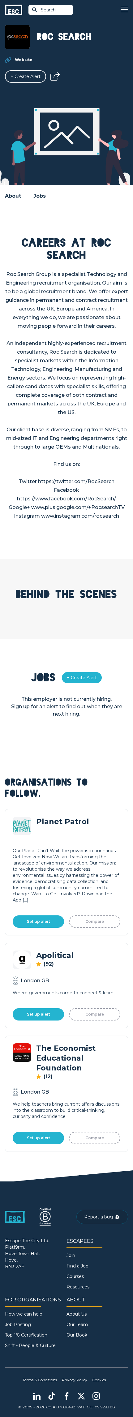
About (13, 196)
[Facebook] (66, 1396)
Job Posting (18, 1324)
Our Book (76, 1335)
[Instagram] (96, 1396)
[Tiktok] (51, 1396)
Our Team (77, 1324)
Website (23, 59)
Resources (77, 1287)
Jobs (39, 196)
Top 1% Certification (26, 1335)
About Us (76, 1314)
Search (48, 10)
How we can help (23, 1314)
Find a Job (77, 1266)
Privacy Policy (74, 1380)
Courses (75, 1276)
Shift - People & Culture (30, 1345)
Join (70, 1255)
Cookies (99, 1380)
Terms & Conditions (40, 1380)
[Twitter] (81, 1396)
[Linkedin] (37, 1396)
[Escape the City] (13, 10)
